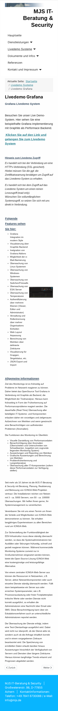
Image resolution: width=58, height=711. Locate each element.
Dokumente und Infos (21, 56)
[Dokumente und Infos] (37, 56)
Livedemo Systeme (20, 49)
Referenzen (15, 62)
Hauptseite (14, 35)
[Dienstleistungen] (31, 42)
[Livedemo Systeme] (34, 49)
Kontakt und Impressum (23, 69)
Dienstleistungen (18, 42)
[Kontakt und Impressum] (40, 69)
